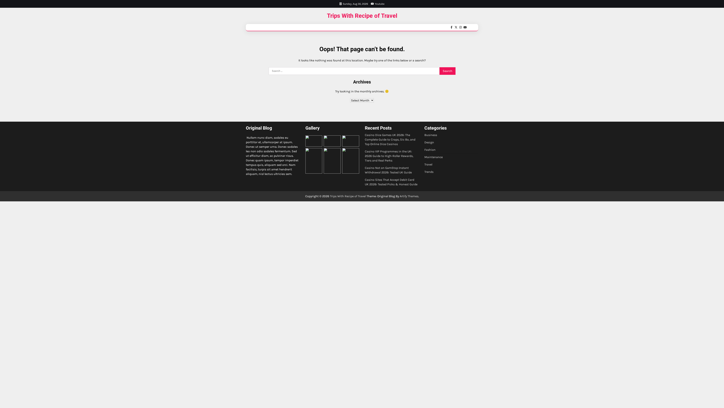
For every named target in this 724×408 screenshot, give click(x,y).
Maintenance (433, 157)
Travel (428, 164)
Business (430, 135)
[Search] (472, 27)
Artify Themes (409, 196)
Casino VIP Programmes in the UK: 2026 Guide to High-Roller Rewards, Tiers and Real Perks (389, 156)
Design (429, 142)
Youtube (379, 3)
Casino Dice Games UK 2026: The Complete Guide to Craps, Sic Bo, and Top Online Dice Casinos (390, 139)
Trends (428, 172)
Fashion (430, 149)
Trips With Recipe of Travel (362, 15)
